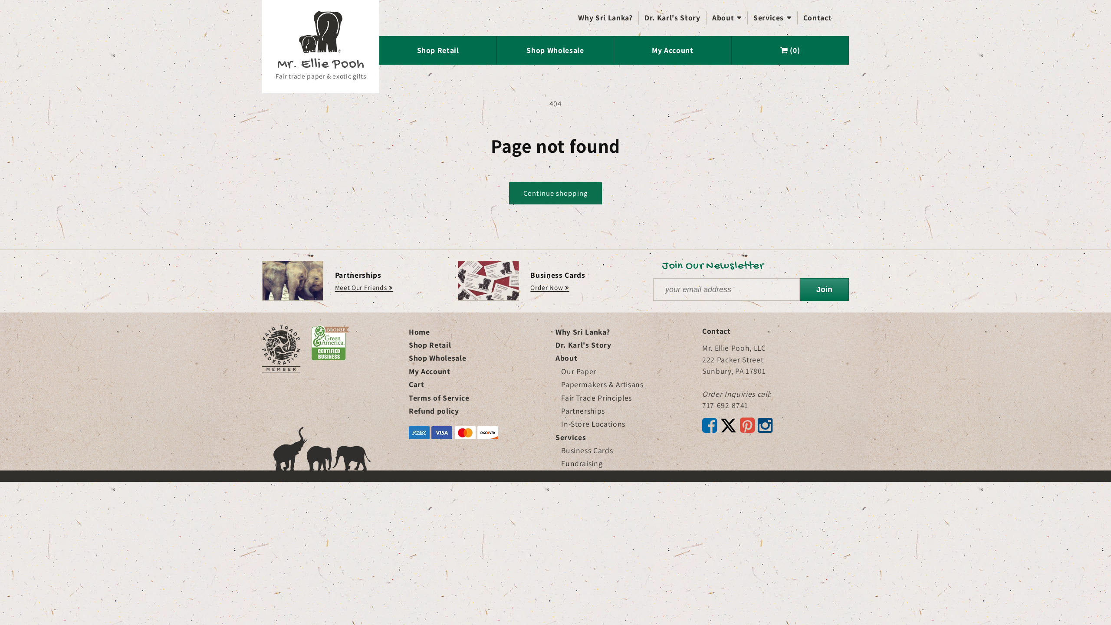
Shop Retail (438, 50)
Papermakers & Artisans (602, 384)
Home (419, 332)
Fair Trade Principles (596, 398)
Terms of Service (439, 398)
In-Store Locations (593, 424)
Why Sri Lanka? (605, 18)
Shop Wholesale (555, 50)
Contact (817, 18)
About (727, 18)
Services (772, 18)
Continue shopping (555, 193)
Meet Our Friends (361, 287)
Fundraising (581, 463)
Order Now (546, 287)
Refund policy (434, 411)
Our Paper (578, 371)
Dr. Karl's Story (672, 18)
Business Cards (587, 450)
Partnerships (583, 411)
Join (824, 289)
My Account (673, 50)
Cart (416, 384)
